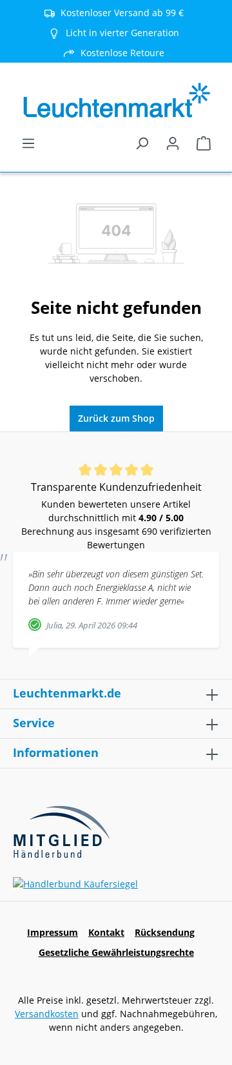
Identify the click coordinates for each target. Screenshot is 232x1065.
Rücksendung (165, 932)
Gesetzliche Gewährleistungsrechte (116, 952)
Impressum (52, 932)
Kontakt (106, 932)
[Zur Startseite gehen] (116, 100)
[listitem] (116, 33)
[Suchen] (141, 143)
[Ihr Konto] (172, 143)
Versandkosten (47, 1014)
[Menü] (28, 143)
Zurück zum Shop (116, 418)
